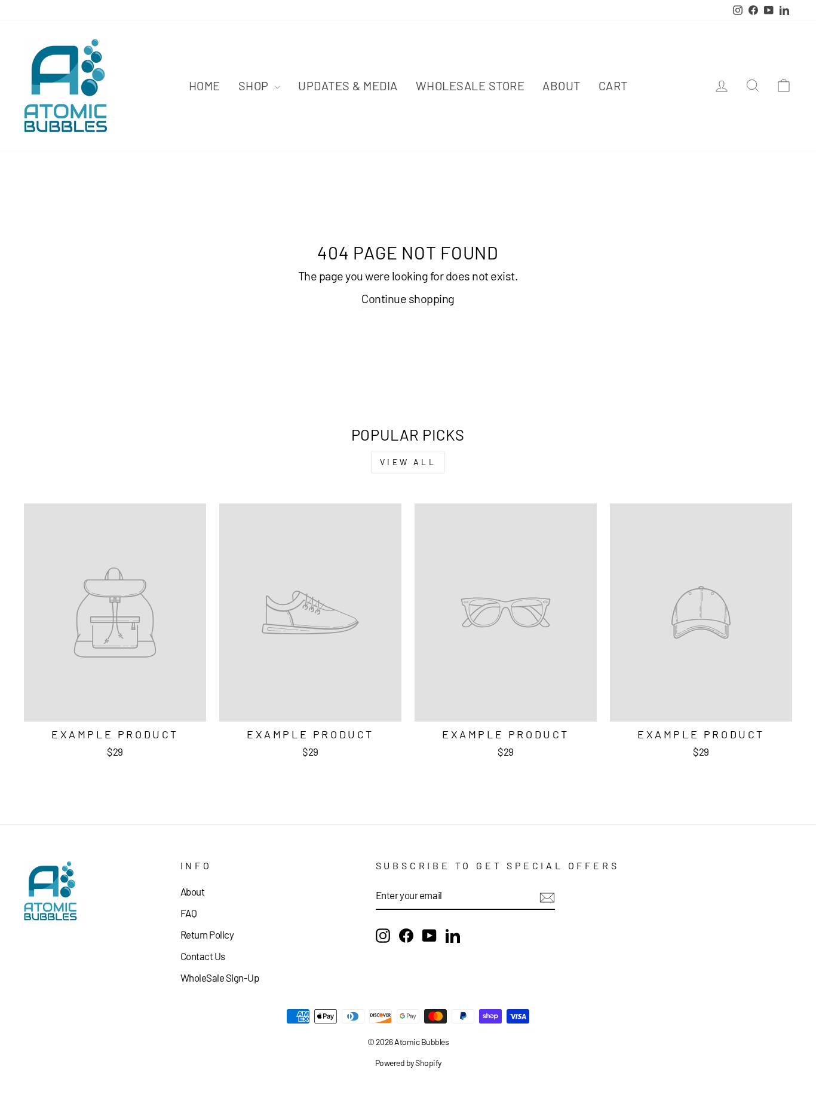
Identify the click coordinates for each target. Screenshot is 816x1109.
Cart (613, 85)
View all (408, 462)
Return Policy (207, 934)
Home (204, 85)
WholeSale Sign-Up (219, 977)
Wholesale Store (470, 85)
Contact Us (202, 956)
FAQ (188, 913)
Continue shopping (408, 298)
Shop (255, 85)
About (561, 85)
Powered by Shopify (408, 1063)
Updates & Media (348, 85)
